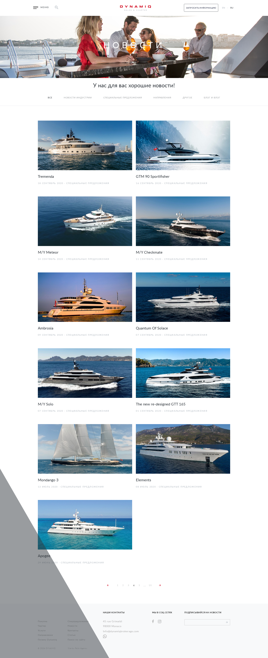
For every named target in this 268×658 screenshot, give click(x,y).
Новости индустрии (78, 98)
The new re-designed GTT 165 (160, 404)
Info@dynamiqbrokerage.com (121, 631)
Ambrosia (45, 328)
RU (231, 8)
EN (223, 8)
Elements (143, 480)
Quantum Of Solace (152, 328)
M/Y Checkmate (149, 252)
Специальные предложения (122, 98)
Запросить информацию (201, 8)
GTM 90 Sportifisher (153, 177)
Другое (187, 98)
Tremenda (46, 177)
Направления (162, 98)
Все (50, 98)
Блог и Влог (212, 98)
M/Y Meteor (48, 252)
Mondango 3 (48, 480)
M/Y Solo (45, 404)
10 (150, 585)
